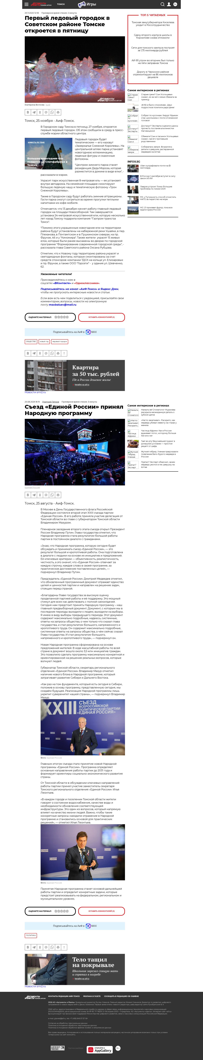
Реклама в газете (92, 996)
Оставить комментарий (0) (101, 317)
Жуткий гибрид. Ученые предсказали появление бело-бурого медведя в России (159, 454)
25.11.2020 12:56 (32, 13)
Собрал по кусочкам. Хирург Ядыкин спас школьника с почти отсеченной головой (159, 118)
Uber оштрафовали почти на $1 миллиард (155, 167)
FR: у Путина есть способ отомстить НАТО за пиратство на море (158, 198)
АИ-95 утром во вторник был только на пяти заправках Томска (153, 62)
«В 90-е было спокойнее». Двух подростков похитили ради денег (158, 106)
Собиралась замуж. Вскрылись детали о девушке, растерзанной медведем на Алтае (157, 149)
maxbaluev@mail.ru (62, 304)
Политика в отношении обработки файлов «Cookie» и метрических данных (79, 1028)
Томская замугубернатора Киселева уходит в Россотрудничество (153, 23)
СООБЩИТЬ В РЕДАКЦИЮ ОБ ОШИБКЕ (121, 996)
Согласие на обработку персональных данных (67, 1023)
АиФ (48, 105)
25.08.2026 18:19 (32, 402)
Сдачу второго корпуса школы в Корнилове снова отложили (153, 36)
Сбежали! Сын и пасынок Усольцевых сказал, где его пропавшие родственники (159, 139)
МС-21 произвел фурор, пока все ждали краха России (156, 208)
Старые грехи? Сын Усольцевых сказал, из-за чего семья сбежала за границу (159, 97)
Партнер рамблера (75, 1048)
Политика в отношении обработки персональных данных (72, 1025)
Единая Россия (32, 487)
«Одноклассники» (86, 283)
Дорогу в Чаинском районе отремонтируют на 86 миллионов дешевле (153, 75)
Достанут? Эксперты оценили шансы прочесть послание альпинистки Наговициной (159, 128)
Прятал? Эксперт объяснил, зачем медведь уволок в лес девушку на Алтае (158, 464)
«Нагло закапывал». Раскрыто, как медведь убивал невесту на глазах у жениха (159, 422)
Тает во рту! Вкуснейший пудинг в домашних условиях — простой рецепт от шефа (158, 443)
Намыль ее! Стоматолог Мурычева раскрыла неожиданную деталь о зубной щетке (158, 412)
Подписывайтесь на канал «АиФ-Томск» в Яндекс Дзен (79, 289)
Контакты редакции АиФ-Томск (64, 996)
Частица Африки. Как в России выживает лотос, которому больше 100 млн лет (158, 433)
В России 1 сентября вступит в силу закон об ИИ (157, 177)
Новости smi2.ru (35, 392)
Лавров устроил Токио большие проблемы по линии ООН (156, 188)
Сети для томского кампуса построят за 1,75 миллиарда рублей (153, 49)
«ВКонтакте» (62, 283)
